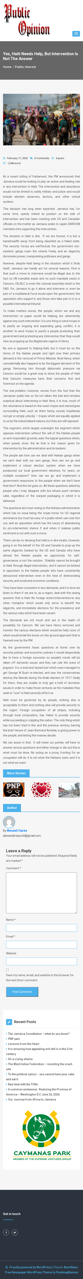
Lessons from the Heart (23, 1044)
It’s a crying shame (20, 1059)
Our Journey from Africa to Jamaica (32, 1099)
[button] (76, 34)
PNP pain (14, 1038)
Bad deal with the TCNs (23, 1084)
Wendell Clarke (17, 830)
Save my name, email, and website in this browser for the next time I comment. (40, 978)
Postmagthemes (67, 1272)
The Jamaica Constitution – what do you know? (39, 1033)
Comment (13, 868)
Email (10, 936)
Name (11, 919)
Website (11, 953)
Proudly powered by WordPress (30, 1267)
